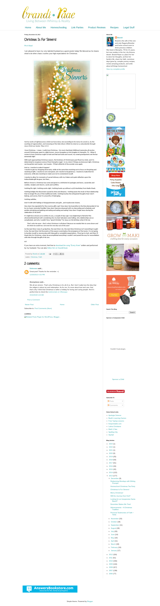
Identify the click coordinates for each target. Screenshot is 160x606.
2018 (111, 460)
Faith (40, 257)
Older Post (95, 304)
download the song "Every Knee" (68, 245)
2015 (111, 469)
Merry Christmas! (116, 493)
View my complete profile (115, 69)
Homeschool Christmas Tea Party (122, 486)
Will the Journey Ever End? (120, 496)
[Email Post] (50, 254)
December (115, 478)
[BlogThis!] (56, 254)
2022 (111, 447)
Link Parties (77, 27)
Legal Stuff (128, 27)
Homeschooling (59, 27)
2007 (111, 570)
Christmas (34, 257)
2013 (111, 476)
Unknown (33, 268)
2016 (111, 466)
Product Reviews (97, 27)
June (113, 534)
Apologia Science (114, 415)
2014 (111, 472)
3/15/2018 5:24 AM (37, 295)
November (115, 519)
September (115, 525)
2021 (111, 450)
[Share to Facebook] (61, 254)
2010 (111, 561)
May (113, 538)
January (114, 550)
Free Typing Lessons (116, 421)
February (114, 547)
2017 (111, 463)
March (113, 544)
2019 (111, 456)
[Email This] (54, 254)
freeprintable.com (114, 424)
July (112, 531)
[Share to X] (58, 254)
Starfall (111, 435)
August (114, 528)
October (114, 522)
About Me (41, 27)
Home (28, 27)
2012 (111, 554)
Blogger (90, 601)
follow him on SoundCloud (57, 248)
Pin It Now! (28, 46)
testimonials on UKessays (57, 292)
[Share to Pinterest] (63, 254)
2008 (111, 567)
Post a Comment (33, 300)
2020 (111, 453)
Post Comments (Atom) (43, 308)
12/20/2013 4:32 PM (37, 275)
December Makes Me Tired (120, 504)
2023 (111, 444)
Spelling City (113, 432)
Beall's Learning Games (117, 418)
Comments (113, 405)
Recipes (114, 27)
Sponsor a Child (118, 379)
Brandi (120, 38)
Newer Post (29, 304)
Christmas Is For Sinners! (119, 489)
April (113, 541)
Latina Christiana (114, 426)
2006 (111, 574)
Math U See (112, 429)
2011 (111, 558)
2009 (111, 564)
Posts (111, 401)
